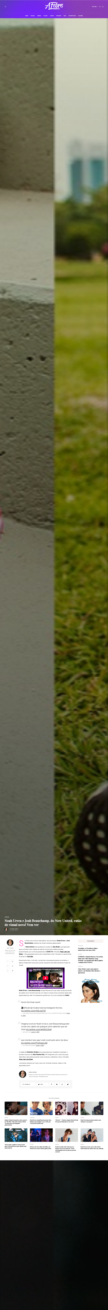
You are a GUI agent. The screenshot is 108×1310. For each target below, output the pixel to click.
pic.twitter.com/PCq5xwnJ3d (34, 1043)
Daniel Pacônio (14, 928)
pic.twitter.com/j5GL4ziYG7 (33, 1010)
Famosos (80, 966)
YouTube (30, 956)
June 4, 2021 (35, 1032)
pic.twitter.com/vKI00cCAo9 (38, 1029)
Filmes (80, 954)
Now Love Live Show (26, 1059)
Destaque (80, 945)
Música (6, 1117)
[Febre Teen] (54, 6)
